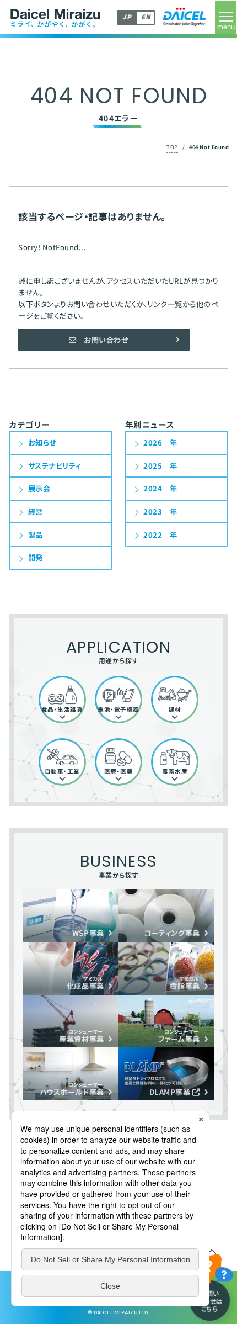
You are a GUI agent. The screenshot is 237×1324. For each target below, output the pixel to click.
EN (145, 16)
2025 (152, 465)
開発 (35, 557)
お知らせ (42, 442)
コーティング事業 (172, 933)
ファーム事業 (179, 1036)
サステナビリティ (54, 465)
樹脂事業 (185, 983)
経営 (35, 511)
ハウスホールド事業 (72, 1089)
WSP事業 (88, 933)
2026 (152, 442)
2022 (152, 534)
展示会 (39, 488)
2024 (152, 488)
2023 (152, 511)
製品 (35, 534)
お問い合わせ (102, 340)
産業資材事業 (81, 1036)
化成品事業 (85, 983)
